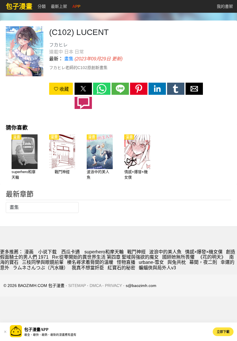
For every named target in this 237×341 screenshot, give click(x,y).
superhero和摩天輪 (104, 251)
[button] (83, 89)
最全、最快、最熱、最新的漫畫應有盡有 (50, 334)
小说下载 (47, 251)
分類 (42, 6)
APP (76, 6)
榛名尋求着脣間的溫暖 (90, 262)
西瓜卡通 (70, 251)
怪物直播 (126, 262)
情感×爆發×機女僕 (204, 251)
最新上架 (59, 6)
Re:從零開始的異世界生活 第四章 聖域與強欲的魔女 (105, 257)
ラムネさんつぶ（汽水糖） (40, 267)
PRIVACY (113, 285)
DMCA (95, 285)
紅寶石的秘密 (121, 267)
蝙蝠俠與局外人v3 (157, 267)
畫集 (68, 58)
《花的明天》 (212, 257)
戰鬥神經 (136, 251)
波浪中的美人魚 (165, 251)
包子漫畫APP (36, 329)
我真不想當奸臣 (88, 267)
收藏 (63, 89)
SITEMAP (77, 285)
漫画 (29, 251)
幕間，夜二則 (203, 262)
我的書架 (225, 6)
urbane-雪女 (151, 262)
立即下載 (223, 331)
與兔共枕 (176, 262)
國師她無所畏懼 (178, 257)
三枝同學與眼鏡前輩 (43, 262)
